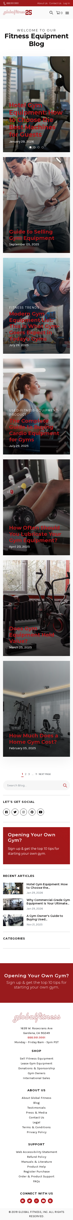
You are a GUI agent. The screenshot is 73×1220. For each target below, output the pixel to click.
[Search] (51, 12)
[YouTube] (40, 812)
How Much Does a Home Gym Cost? (33, 738)
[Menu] (67, 12)
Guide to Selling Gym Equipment (31, 234)
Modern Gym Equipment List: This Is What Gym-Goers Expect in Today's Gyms (34, 326)
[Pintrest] (50, 1200)
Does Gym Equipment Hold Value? (31, 634)
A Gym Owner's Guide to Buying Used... (45, 917)
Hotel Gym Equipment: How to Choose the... (47, 886)
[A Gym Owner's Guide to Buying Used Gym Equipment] (15, 920)
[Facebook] (6, 812)
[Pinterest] (32, 812)
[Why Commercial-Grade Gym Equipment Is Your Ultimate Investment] (15, 904)
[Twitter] (15, 812)
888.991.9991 (12, 3)
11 (36, 774)
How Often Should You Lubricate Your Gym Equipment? (35, 533)
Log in (66, 3)
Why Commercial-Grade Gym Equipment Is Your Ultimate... (48, 901)
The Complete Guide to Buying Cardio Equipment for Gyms (34, 430)
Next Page (45, 774)
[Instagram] (23, 812)
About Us (42, 3)
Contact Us (55, 3)
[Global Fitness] (17, 12)
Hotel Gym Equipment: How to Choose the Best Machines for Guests (36, 119)
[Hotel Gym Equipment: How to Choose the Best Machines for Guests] (15, 888)
